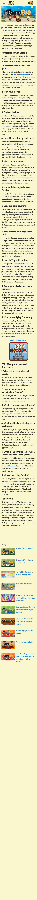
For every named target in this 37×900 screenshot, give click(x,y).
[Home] (11, 2)
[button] (30, 3)
